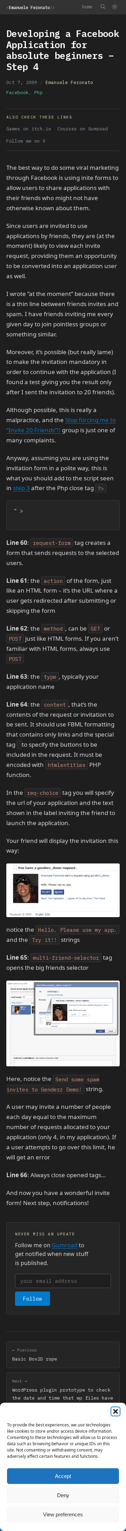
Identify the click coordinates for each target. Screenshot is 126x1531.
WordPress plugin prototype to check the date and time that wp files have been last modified (62, 1393)
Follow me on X (26, 141)
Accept (63, 1476)
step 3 (21, 488)
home (87, 6)
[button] (115, 1411)
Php (38, 93)
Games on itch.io (28, 129)
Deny (63, 1495)
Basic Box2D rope (34, 1354)
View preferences (63, 1514)
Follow (32, 1298)
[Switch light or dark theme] (114, 7)
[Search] (102, 6)
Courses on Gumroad (82, 129)
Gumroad (64, 1245)
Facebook (17, 93)
